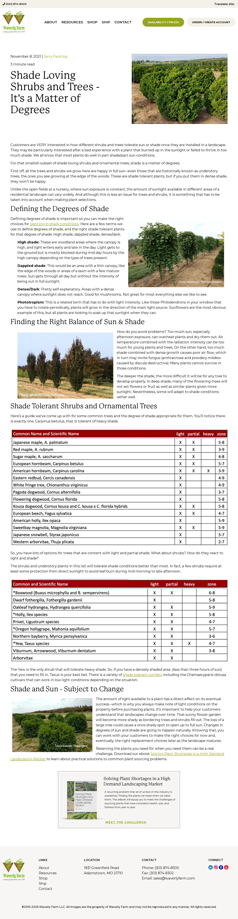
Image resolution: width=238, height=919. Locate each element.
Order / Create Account (211, 22)
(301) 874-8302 (161, 873)
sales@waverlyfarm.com (174, 878)
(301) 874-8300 (16, 4)
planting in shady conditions (54, 224)
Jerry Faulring (55, 56)
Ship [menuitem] (106, 22)
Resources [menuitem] (72, 22)
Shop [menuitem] (92, 22)
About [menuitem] (50, 22)
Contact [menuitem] (123, 22)
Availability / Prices (163, 22)
